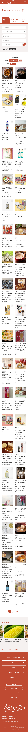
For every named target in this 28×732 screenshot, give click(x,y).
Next (25, 631)
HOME (3, 649)
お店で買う (23, 20)
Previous (2, 631)
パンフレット (14, 688)
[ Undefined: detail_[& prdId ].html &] (7, 79)
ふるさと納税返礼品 (14, 20)
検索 (24, 44)
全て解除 (13, 49)
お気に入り (14, 684)
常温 (4, 49)
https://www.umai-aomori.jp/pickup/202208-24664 (14, 634)
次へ (17, 611)
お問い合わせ (14, 697)
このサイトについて (14, 693)
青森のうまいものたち (8, 2)
